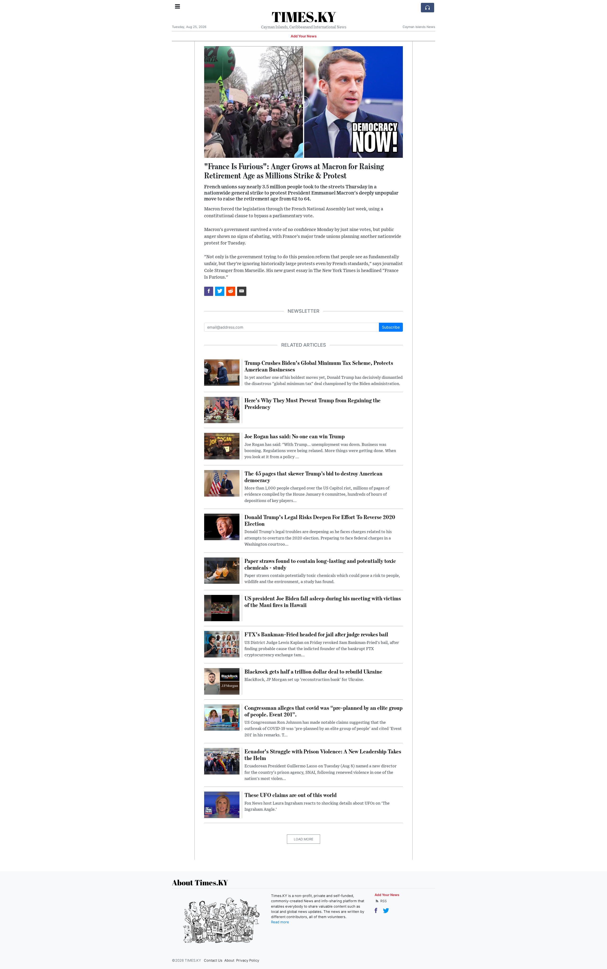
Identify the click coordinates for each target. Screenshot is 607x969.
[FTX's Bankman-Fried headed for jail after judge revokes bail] (221, 644)
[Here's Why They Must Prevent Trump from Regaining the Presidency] (221, 409)
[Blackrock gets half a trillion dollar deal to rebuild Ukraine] (221, 681)
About (229, 960)
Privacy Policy (247, 960)
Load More (303, 839)
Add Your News (304, 36)
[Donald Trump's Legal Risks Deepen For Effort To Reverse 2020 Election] (221, 526)
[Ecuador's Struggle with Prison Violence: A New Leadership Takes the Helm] (221, 760)
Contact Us (213, 960)
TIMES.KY (303, 16)
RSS (383, 901)
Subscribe (391, 327)
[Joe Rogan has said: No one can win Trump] (221, 446)
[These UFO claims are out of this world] (221, 804)
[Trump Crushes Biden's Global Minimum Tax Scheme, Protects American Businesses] (221, 372)
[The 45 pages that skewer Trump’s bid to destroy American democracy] (221, 482)
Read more (280, 922)
